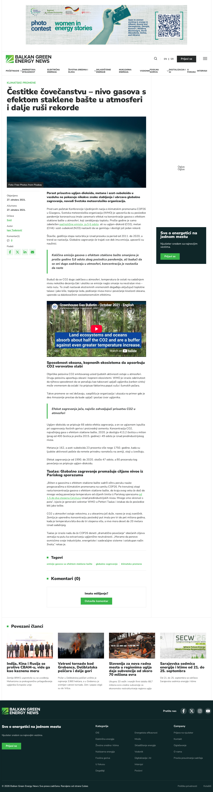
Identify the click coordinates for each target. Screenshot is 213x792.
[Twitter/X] (17, 252)
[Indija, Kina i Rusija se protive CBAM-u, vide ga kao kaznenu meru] (30, 645)
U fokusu (191, 71)
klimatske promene (131, 564)
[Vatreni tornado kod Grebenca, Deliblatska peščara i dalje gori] (81, 645)
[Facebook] (10, 252)
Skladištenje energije (103, 71)
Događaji (100, 770)
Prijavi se (186, 59)
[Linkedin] (25, 252)
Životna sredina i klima (78, 71)
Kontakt (178, 739)
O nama (178, 751)
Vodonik (145, 71)
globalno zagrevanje (107, 564)
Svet (9, 220)
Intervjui (202, 71)
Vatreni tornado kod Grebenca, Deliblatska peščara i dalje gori (77, 667)
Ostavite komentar (96, 601)
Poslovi (138, 770)
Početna (11, 71)
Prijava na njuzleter (183, 732)
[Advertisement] (181, 166)
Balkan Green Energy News (24, 786)
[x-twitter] (192, 711)
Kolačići (207, 786)
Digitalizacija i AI (177, 71)
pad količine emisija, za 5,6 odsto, (79, 224)
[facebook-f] (183, 711)
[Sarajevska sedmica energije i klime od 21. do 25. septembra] (183, 645)
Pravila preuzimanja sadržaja (188, 758)
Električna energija (53, 71)
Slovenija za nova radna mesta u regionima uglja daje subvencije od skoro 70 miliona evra (130, 669)
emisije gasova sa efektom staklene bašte (69, 564)
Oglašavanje (180, 745)
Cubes (85, 786)
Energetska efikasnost (28, 71)
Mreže (138, 739)
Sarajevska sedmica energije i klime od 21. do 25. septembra (182, 667)
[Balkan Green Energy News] (28, 59)
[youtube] (208, 711)
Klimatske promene (21, 82)
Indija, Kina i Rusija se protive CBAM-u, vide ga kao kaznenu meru (28, 667)
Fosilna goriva (154, 71)
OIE (17, 71)
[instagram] (200, 711)
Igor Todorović (14, 230)
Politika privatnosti (187, 786)
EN (165, 59)
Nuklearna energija (125, 71)
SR (172, 59)
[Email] (32, 252)
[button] (155, 59)
